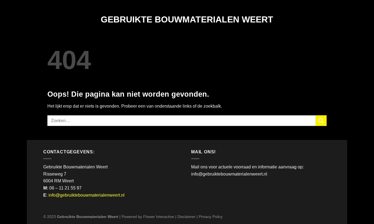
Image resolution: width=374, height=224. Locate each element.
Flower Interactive (158, 216)
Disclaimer (186, 216)
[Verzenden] (321, 120)
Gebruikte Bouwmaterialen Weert (187, 19)
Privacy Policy (211, 216)
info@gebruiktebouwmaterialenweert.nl (86, 195)
